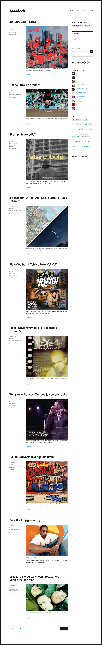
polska (10, 32)
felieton (90, 124)
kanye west (78, 131)
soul (84, 143)
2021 (80, 119)
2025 (13, 403)
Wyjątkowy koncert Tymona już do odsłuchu (38, 394)
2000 (10, 94)
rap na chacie (79, 143)
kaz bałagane (85, 131)
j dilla (91, 129)
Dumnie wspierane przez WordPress (21, 639)
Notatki (10, 92)
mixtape (82, 136)
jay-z (80, 129)
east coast (16, 529)
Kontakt (91, 10)
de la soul (89, 122)
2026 (10, 31)
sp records (15, 592)
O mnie (63, 10)
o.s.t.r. (73, 139)
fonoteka (74, 127)
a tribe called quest (76, 122)
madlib (86, 134)
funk (78, 127)
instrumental (14, 210)
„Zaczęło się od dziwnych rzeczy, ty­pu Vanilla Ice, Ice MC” (34, 578)
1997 (13, 589)
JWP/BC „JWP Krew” (23, 22)
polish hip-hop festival (86, 141)
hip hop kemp (83, 127)
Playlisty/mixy (70, 10)
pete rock (13, 530)
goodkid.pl (11, 639)
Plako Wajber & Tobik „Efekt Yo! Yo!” (33, 264)
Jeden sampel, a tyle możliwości (82, 88)
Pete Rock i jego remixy (24, 520)
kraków (10, 467)
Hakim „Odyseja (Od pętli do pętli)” (32, 457)
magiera (73, 136)
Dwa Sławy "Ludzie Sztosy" (81, 92)
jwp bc (17, 31)
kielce (16, 340)
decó (17, 466)
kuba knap (82, 134)
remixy (16, 530)
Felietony (75, 36)
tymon (10, 405)
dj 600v (16, 94)
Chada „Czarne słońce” (24, 85)
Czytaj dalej (28, 74)
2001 (10, 340)
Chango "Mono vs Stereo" (80, 80)
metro (78, 136)
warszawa (15, 32)
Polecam (85, 10)
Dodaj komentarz (12, 34)
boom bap (14, 31)
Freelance (78, 10)
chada (13, 94)
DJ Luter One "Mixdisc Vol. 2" (81, 73)
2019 (73, 119)
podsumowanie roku (76, 141)
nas (86, 136)
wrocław (18, 211)
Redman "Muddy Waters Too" (81, 76)
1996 (10, 589)
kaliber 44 (16, 589)
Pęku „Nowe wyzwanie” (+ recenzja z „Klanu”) (33, 329)
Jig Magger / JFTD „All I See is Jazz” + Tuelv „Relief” (38, 199)
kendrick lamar (75, 134)
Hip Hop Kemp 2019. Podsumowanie (82, 104)
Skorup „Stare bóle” (22, 134)
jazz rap (18, 143)
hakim (20, 466)
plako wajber (18, 273)
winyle (87, 146)
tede (87, 143)
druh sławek (79, 124)
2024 (83, 119)
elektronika (85, 124)
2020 (77, 119)
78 (20, 629)
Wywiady (11, 587)
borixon (13, 340)
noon (89, 136)
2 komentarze (12, 343)
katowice (11, 590)
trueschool (74, 146)
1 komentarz (11, 469)
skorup (14, 145)
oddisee (77, 139)
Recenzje (11, 29)
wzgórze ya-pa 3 (12, 341)
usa (19, 530)
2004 (10, 403)
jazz (83, 129)
